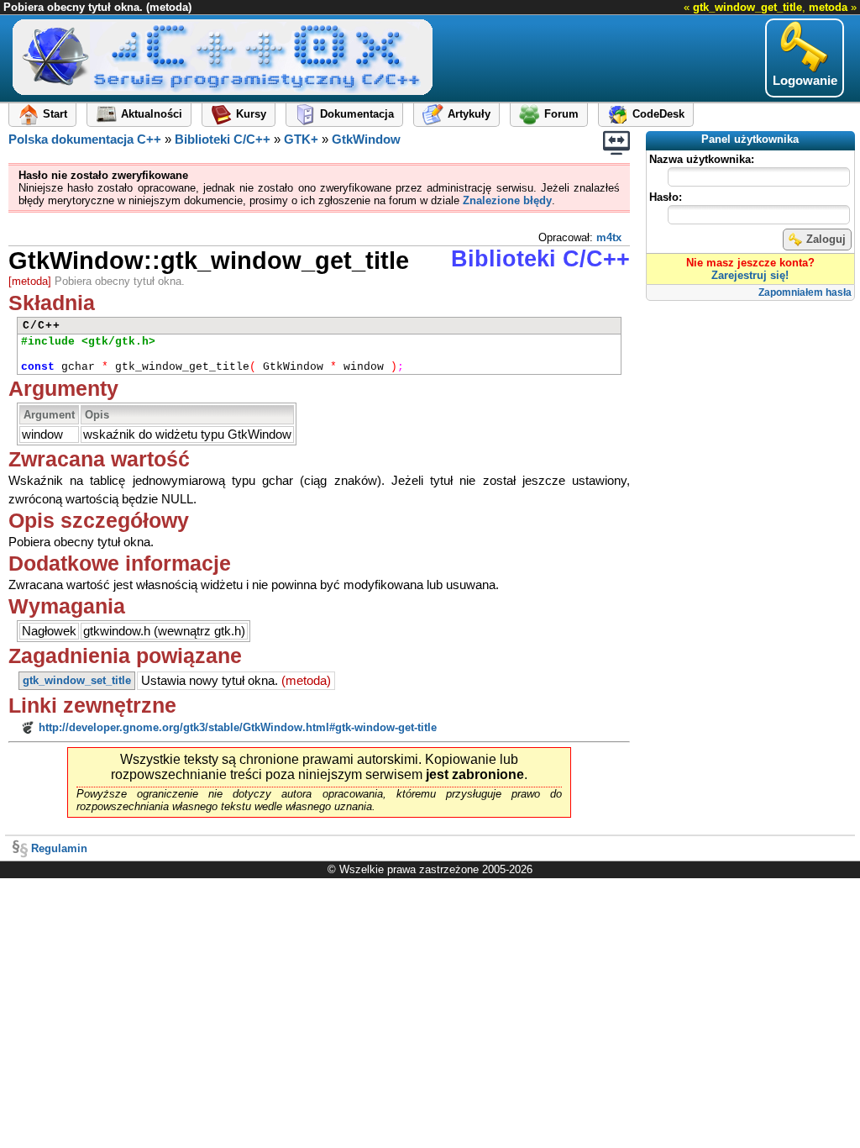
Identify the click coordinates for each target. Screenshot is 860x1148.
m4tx (608, 237)
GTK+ (301, 139)
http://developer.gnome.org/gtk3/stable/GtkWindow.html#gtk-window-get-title (238, 727)
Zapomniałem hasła (805, 292)
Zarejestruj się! (750, 275)
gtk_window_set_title (77, 680)
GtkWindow (366, 139)
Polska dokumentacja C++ (84, 139)
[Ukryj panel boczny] (616, 142)
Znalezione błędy (507, 200)
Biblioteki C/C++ (222, 139)
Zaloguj (826, 239)
